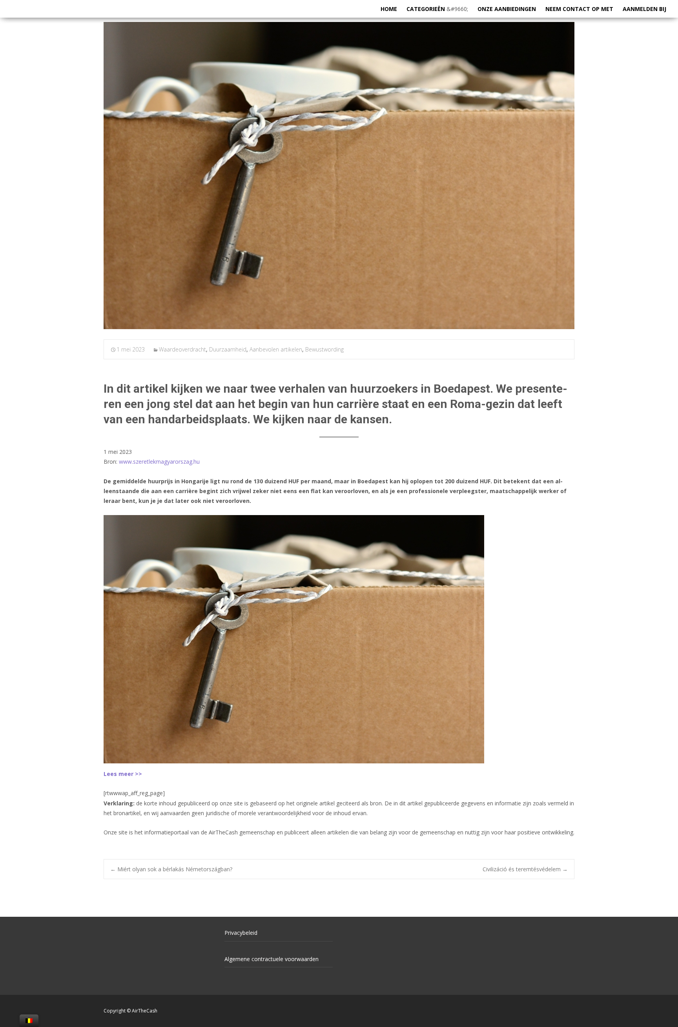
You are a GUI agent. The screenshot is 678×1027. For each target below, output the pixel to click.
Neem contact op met (579, 9)
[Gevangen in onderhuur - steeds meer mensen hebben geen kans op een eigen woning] (339, 175)
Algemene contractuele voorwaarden (271, 959)
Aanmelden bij (644, 9)
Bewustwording (324, 349)
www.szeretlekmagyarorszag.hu (159, 461)
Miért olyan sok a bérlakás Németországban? (171, 869)
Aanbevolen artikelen (276, 349)
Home (389, 9)
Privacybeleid (240, 932)
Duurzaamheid (227, 349)
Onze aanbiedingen (507, 9)
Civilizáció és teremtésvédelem (525, 869)
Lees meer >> (123, 774)
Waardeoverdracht (182, 349)
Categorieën (425, 9)
